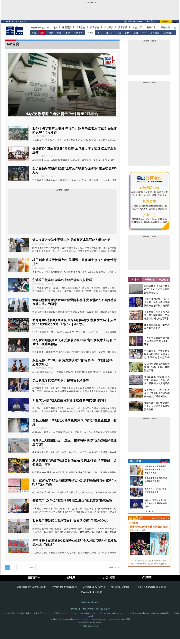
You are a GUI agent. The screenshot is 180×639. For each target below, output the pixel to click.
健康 (135, 32)
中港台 (90, 32)
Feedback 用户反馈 (91, 592)
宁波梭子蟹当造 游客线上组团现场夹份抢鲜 (62, 280)
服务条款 (161, 586)
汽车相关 (122, 27)
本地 (67, 32)
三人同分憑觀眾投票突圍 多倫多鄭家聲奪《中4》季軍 (158, 341)
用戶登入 (166, 21)
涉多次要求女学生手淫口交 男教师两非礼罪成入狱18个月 (71, 240)
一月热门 (163, 279)
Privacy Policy (59, 586)
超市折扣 (154, 32)
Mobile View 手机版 (90, 626)
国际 (51, 32)
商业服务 (94, 27)
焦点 (59, 32)
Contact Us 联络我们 (94, 586)
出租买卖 (108, 27)
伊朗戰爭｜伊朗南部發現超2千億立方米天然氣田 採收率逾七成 (157, 289)
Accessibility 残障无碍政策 (31, 586)
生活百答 (78, 32)
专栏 (144, 32)
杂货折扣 (167, 32)
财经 (127, 32)
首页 (34, 32)
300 (31, 567)
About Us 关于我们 (120, 586)
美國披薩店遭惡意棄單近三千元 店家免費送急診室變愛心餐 (157, 406)
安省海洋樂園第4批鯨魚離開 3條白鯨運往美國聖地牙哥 (157, 367)
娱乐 (99, 32)
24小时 (135, 279)
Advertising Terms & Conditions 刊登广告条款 (90, 609)
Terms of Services (146, 586)
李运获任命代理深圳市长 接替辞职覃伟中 (60, 380)
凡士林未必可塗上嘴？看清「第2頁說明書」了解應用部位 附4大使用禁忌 (157, 315)
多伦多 (149, 21)
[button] (175, 28)
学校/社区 (137, 27)
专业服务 (80, 27)
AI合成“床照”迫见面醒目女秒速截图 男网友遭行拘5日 (69, 400)
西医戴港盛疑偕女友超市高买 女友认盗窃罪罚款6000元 (70, 520)
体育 (119, 32)
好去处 (109, 32)
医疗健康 (165, 27)
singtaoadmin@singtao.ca (90, 619)
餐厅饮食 (151, 27)
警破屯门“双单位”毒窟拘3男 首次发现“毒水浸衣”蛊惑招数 (72, 500)
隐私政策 (72, 586)
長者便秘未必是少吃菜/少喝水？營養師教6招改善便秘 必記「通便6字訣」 (157, 393)
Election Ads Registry (90, 602)
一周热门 (149, 279)
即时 (42, 32)
